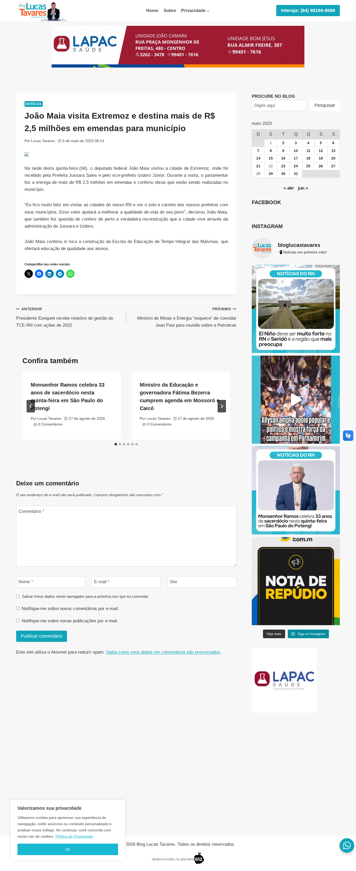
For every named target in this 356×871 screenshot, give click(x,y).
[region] (67, 830)
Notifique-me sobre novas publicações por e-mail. (70, 620)
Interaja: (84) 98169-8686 (308, 10)
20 (333, 158)
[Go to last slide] (31, 406)
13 (333, 151)
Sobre (170, 10)
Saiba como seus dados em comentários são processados (163, 652)
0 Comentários (50, 424)
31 (296, 174)
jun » (303, 188)
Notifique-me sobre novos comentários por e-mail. (70, 608)
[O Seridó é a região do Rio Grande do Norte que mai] (296, 309)
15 (271, 158)
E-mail (102, 581)
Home (152, 10)
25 (308, 166)
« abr (289, 188)
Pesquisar (324, 105)
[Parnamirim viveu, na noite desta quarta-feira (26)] (296, 400)
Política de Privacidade (74, 836)
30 (283, 174)
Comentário (31, 511)
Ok (67, 849)
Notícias (34, 104)
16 (283, 158)
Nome (26, 581)
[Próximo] (222, 406)
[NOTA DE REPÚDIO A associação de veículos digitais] (296, 581)
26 (321, 166)
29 (271, 174)
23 (283, 166)
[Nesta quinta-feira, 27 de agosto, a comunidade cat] (296, 490)
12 (321, 151)
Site (173, 581)
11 (308, 151)
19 (321, 158)
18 (308, 158)
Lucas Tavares (43, 141)
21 (258, 166)
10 (296, 151)
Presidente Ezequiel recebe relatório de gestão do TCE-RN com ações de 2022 (64, 317)
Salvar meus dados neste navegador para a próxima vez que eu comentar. (85, 596)
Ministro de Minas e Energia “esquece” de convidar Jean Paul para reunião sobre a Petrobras (186, 317)
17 (296, 158)
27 (333, 166)
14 (258, 158)
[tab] (115, 444)
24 (296, 166)
